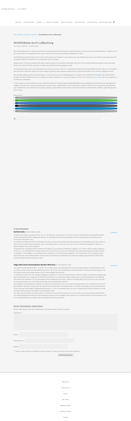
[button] (16, 98)
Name (16, 335)
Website (16, 347)
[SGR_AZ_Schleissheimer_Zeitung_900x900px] (57, 119)
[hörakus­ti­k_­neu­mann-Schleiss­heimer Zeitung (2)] (25, 221)
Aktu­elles (39, 22)
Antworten (114, 232)
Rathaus (34, 35)
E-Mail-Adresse (19, 341)
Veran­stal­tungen (29, 22)
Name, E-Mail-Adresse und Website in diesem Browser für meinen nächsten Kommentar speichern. (48, 351)
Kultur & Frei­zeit (80, 22)
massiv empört (97, 77)
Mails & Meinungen (105, 22)
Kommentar (18, 313)
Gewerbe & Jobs (92, 22)
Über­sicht (18, 22)
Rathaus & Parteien (52, 22)
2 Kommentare (33, 46)
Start (15, 35)
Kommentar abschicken (65, 355)
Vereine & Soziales (67, 22)
